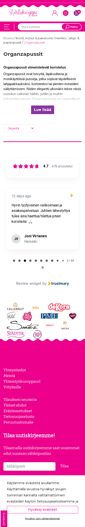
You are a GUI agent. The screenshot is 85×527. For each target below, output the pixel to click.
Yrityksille (12, 387)
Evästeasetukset (17, 411)
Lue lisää (42, 110)
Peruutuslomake (18, 422)
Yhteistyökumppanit (22, 381)
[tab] (14, 260)
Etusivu (8, 38)
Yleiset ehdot (15, 405)
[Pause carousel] (42, 267)
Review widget (28, 283)
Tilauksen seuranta (20, 399)
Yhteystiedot (14, 370)
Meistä (9, 375)
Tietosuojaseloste (18, 416)
